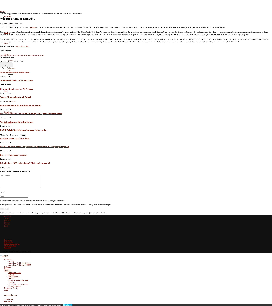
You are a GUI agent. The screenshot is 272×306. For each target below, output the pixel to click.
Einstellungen (67, 305)
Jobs (5, 91)
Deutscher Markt (14, 273)
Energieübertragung (18, 55)
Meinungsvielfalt (14, 286)
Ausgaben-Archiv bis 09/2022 (19, 265)
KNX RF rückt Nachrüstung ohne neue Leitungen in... (23, 130)
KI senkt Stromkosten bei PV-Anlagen (16, 89)
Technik (11, 278)
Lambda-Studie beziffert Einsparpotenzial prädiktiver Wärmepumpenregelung (34, 147)
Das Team (7, 248)
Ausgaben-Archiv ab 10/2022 (19, 263)
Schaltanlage (39, 55)
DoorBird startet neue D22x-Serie (14, 138)
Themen (7, 271)
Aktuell (11, 261)
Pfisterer (33, 27)
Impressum (8, 240)
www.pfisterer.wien (22, 46)
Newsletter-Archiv (11, 288)
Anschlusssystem (5, 55)
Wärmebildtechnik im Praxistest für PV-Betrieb (20, 105)
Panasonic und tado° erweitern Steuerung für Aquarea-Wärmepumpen (31, 114)
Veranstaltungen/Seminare (18, 284)
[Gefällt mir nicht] (10, 64)
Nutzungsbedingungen (11, 244)
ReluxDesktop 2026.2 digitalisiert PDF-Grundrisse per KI (25, 163)
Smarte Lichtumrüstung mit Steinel (15, 97)
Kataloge (7, 267)
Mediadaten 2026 (10, 246)
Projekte (9, 70)
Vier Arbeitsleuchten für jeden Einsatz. (16, 122)
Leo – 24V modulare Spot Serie (13, 155)
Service (11, 275)
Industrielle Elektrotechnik (11, 68)
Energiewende (14, 276)
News (6, 43)
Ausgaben (7, 16)
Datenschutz (8, 242)
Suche (23, 135)
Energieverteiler (30, 55)
